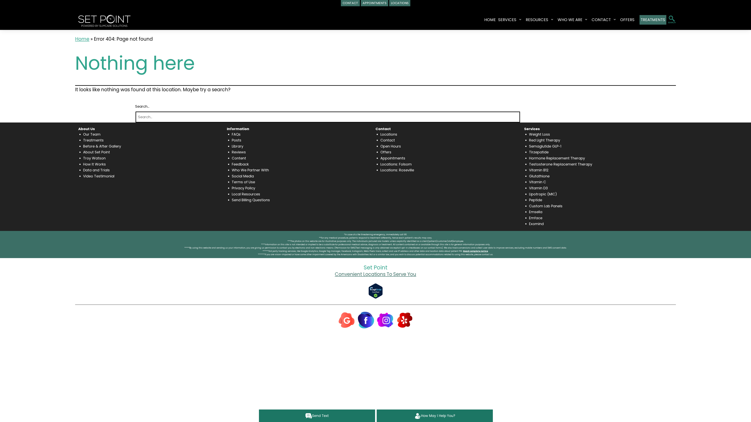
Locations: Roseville (397, 170)
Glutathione (539, 176)
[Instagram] (385, 319)
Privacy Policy (243, 188)
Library (237, 146)
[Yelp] (404, 319)
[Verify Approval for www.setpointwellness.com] (375, 290)
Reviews (239, 152)
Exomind (536, 223)
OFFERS (627, 19)
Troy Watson (94, 158)
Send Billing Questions (251, 200)
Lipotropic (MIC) (543, 194)
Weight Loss (539, 134)
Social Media (243, 176)
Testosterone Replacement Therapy (560, 164)
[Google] (346, 319)
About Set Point (96, 152)
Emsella (535, 211)
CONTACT (601, 19)
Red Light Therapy (544, 140)
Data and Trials (96, 170)
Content (239, 158)
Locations (388, 134)
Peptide (535, 200)
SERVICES (507, 19)
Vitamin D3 (538, 188)
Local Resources (246, 194)
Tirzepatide (539, 152)
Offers (385, 152)
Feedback (240, 164)
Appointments (392, 158)
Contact (387, 140)
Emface (535, 217)
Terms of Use (243, 182)
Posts (236, 140)
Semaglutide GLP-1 (545, 146)
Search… (142, 106)
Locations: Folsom (396, 164)
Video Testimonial (98, 176)
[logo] (104, 20)
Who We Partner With (250, 170)
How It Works (94, 164)
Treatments (93, 140)
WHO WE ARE (570, 19)
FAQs (236, 134)
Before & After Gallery (102, 146)
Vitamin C (537, 182)
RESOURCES (537, 19)
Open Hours (390, 146)
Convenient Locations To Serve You (375, 274)
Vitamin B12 (539, 170)
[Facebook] (366, 319)
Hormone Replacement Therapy (557, 158)
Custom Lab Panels (545, 206)
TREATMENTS (653, 19)
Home (490, 19)
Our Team (92, 134)
